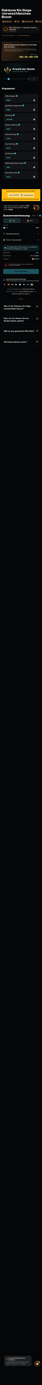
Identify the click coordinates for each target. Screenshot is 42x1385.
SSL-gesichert (8, 21)
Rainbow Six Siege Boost (8, 35)
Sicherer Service (29, 21)
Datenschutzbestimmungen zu (21, 294)
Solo (13, 220)
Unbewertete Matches (24, 35)
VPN (18, 21)
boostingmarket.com (29, 289)
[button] (12, 221)
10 (28, 79)
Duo (31, 220)
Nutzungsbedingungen (26, 291)
